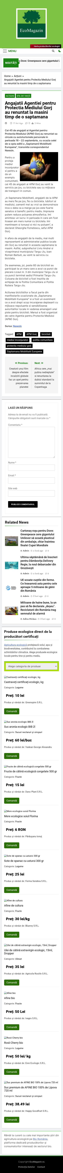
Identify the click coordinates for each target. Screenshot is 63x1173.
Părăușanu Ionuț (33, 836)
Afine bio (9, 998)
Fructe (18, 777)
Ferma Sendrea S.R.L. (36, 881)
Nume (12, 462)
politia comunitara (43, 340)
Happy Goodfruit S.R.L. (36, 1111)
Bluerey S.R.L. (32, 925)
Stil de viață (23, 95)
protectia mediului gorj (19, 345)
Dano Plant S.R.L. (34, 791)
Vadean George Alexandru (38, 747)
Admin (26, 550)
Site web (12, 488)
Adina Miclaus (29, 618)
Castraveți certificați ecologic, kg (23, 682)
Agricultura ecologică (15, 644)
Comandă (11, 711)
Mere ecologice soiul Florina (21, 816)
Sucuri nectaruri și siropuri (28, 732)
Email (12, 475)
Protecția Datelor (26, 1167)
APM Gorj (31, 334)
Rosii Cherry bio (13, 1042)
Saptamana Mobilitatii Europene (24, 351)
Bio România (40, 1138)
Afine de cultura (13, 905)
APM (19, 334)
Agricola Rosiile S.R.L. (36, 973)
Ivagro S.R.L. (31, 1018)
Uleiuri (18, 959)
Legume (19, 687)
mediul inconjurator (17, 340)
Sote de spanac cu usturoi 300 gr (24, 860)
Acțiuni (10, 95)
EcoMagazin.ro (37, 1161)
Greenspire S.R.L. (34, 702)
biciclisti (46, 334)
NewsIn (17, 326)
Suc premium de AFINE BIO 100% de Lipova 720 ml (30, 1089)
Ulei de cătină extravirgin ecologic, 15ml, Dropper (28, 952)
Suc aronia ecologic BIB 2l (19, 726)
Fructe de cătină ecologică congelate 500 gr (30, 771)
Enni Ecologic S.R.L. (35, 1063)
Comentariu (15, 424)
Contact (41, 1167)
